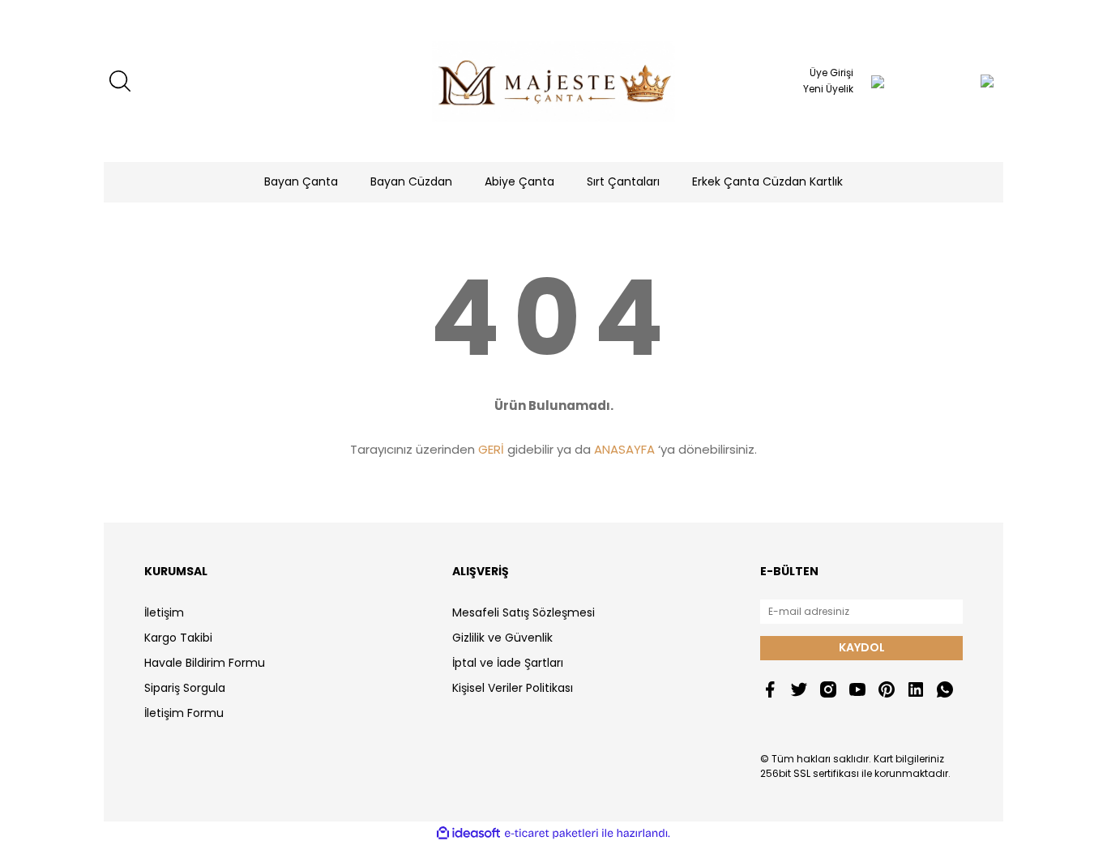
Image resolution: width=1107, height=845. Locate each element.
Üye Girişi (831, 72)
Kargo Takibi (178, 637)
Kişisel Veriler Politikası (512, 688)
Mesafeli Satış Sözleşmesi (523, 612)
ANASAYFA (624, 449)
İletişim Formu (184, 713)
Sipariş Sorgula (184, 688)
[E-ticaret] (551, 833)
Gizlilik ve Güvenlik (502, 637)
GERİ (491, 449)
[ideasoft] (468, 833)
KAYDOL (862, 647)
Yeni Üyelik (828, 89)
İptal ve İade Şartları (507, 663)
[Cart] (954, 81)
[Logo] (553, 81)
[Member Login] (877, 81)
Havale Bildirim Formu (204, 663)
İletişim (164, 612)
